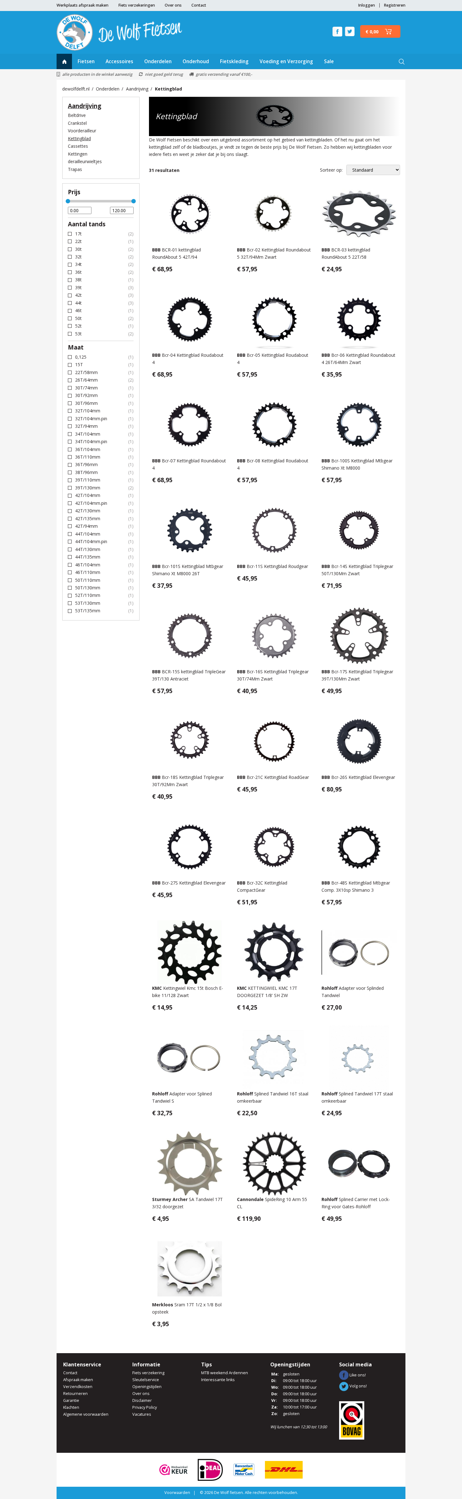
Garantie (71, 1400)
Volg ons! (358, 1386)
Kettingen (77, 154)
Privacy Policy (144, 1407)
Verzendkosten (77, 1386)
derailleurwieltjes (85, 161)
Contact (198, 5)
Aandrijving (137, 89)
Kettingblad (168, 89)
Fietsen (86, 61)
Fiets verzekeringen (136, 5)
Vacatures (141, 1414)
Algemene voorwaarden (85, 1414)
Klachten (71, 1407)
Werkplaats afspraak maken (82, 5)
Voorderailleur (82, 131)
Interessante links (218, 1379)
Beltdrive (77, 115)
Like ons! (357, 1375)
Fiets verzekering (148, 1372)
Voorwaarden (177, 1492)
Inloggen (366, 5)
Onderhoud (196, 61)
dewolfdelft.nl (76, 89)
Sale (329, 61)
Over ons (173, 5)
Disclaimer (142, 1400)
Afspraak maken (78, 1379)
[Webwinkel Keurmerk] (173, 1469)
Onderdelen (158, 61)
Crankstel (77, 123)
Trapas (75, 169)
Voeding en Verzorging (286, 61)
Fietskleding (234, 61)
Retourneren (75, 1393)
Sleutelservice (145, 1379)
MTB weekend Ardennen (224, 1372)
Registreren (394, 5)
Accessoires (119, 61)
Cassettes (78, 146)
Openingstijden (147, 1386)
